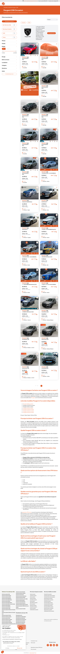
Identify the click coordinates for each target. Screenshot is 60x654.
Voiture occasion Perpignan (21, 595)
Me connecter (33, 649)
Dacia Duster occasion (48, 598)
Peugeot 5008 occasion (28, 412)
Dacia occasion (33, 598)
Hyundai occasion (33, 599)
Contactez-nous (34, 640)
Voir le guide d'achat (51, 33)
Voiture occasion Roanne (20, 602)
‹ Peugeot (14, 7)
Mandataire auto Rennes (20, 622)
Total (4, 48)
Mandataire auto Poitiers (20, 620)
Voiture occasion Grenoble (7, 622)
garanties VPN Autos (26, 512)
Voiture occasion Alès (6, 594)
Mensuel (7, 48)
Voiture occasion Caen (6, 608)
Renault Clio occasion (48, 609)
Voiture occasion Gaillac (6, 620)
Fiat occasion (32, 596)
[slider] (2, 51)
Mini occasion (32, 603)
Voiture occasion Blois (6, 601)
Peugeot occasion (33, 606)
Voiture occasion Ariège (6, 596)
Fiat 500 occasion (47, 601)
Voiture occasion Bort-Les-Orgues (8, 603)
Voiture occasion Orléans (20, 593)
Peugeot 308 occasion (28, 404)
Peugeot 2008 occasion (28, 409)
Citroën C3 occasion (48, 594)
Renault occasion (33, 605)
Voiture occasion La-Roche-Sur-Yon (9, 623)
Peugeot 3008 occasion (28, 411)
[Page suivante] (39, 386)
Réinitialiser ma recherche (9, 21)
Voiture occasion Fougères (7, 619)
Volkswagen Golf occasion (49, 610)
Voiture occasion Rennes (20, 601)
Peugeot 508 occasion (28, 408)
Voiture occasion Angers (6, 595)
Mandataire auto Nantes (20, 617)
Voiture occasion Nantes (20, 591)
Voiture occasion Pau (20, 594)
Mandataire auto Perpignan (21, 619)
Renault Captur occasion (48, 608)
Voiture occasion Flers (6, 617)
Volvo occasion (33, 608)
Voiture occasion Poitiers (20, 597)
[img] (36, 62)
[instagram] (51, 645)
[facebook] (48, 645)
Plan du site (33, 642)
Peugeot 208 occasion (48, 605)
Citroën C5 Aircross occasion (49, 596)
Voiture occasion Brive (6, 605)
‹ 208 (17, 7)
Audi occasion (32, 594)
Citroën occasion (33, 595)
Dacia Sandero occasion (48, 599)
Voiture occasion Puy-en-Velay (22, 598)
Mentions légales (32, 652)
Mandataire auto (19, 615)
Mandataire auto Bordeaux (21, 616)
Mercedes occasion (33, 602)
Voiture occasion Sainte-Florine (22, 604)
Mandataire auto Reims (20, 623)
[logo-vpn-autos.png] (3, 3)
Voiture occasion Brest (6, 606)
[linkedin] (57, 645)
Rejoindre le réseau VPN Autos (36, 647)
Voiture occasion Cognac (6, 616)
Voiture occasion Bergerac (7, 599)
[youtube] (54, 645)
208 (29, 22)
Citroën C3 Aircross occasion (49, 595)
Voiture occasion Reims (20, 600)
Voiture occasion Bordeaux (7, 602)
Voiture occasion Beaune (6, 598)
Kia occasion (32, 601)
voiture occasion (8, 7)
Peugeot (23, 22)
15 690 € (23, 371)
